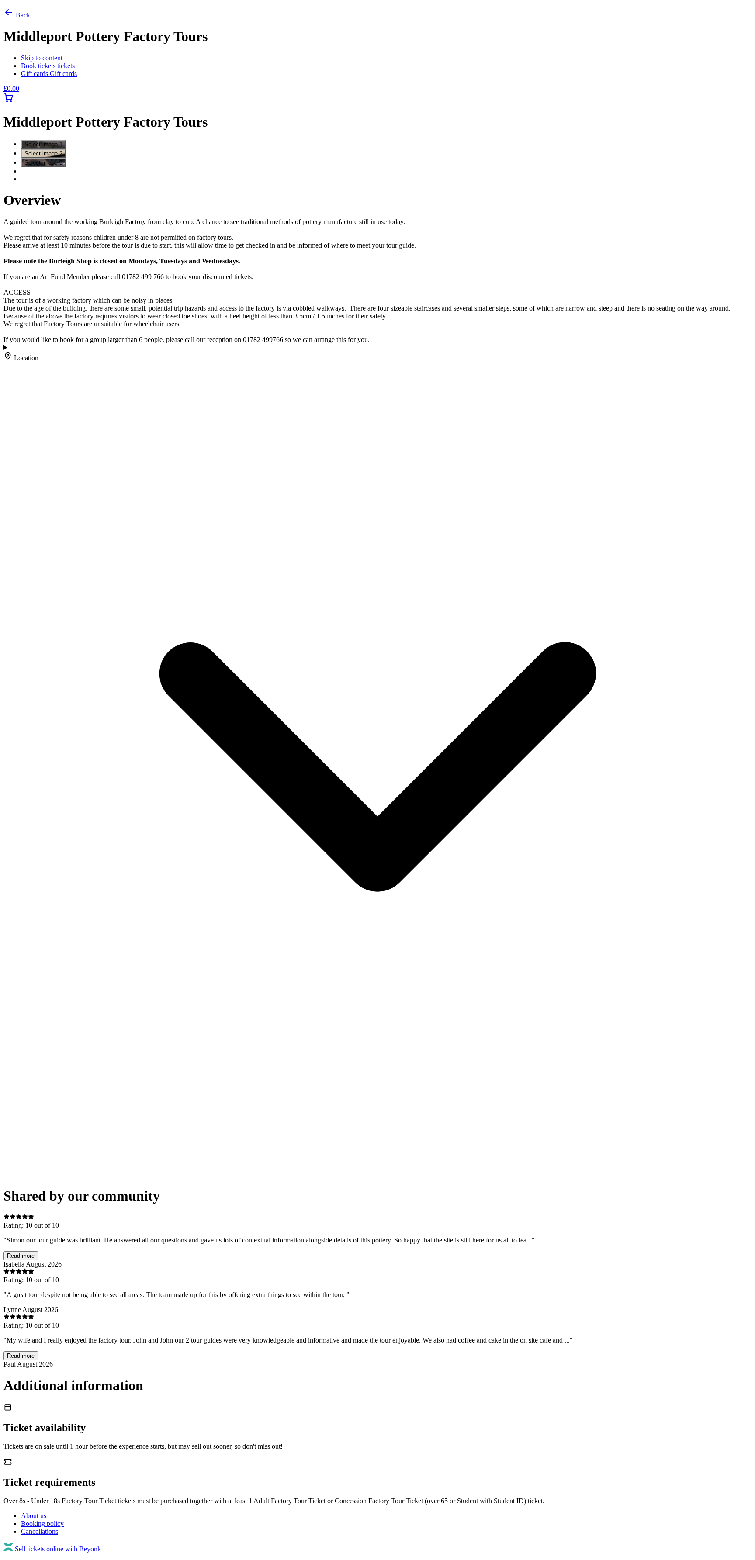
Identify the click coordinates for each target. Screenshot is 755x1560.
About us (33, 1515)
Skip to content (41, 58)
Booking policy (42, 1523)
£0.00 (11, 88)
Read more (21, 1256)
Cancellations (39, 1531)
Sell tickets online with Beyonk (58, 1549)
